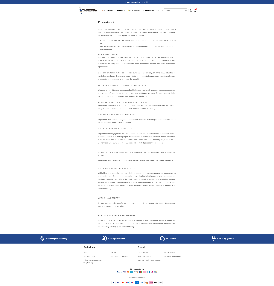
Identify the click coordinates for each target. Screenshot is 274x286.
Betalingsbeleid (169, 252)
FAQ (85, 252)
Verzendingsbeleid (144, 256)
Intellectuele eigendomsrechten (149, 260)
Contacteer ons (89, 256)
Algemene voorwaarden (173, 256)
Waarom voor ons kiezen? (119, 256)
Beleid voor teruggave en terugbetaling (92, 261)
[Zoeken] (186, 10)
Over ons (113, 252)
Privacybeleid (143, 252)
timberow (142, 277)
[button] (120, 10)
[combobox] (176, 10)
